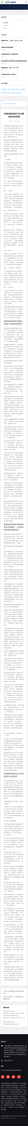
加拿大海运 (19, 92)
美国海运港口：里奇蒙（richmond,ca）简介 (13, 1013)
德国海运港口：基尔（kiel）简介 (10, 67)
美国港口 (23, 89)
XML (14, 1118)
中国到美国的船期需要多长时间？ (11, 1024)
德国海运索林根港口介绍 (9, 1022)
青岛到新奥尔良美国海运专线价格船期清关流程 (14, 61)
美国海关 (12, 89)
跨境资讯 (5, 103)
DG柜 (9, 92)
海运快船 (6, 25)
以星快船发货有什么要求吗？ (9, 74)
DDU (19, 89)
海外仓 (5, 28)
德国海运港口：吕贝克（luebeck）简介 (12, 40)
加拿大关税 (4, 89)
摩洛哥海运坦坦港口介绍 (9, 1011)
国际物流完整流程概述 (7, 47)
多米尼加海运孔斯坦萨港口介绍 (10, 1015)
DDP (16, 89)
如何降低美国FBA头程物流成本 (9, 54)
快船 (8, 89)
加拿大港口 (4, 92)
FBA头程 (6, 22)
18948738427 (8, 1060)
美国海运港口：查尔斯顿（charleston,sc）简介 (14, 1018)
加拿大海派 (13, 92)
